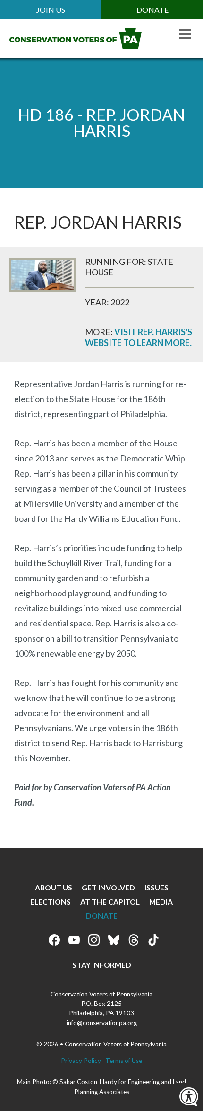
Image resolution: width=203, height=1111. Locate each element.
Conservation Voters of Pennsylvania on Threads (134, 939)
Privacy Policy (81, 1060)
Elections (50, 901)
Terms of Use (123, 1060)
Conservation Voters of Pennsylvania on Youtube (74, 939)
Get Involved (108, 887)
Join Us (50, 9)
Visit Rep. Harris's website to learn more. (138, 337)
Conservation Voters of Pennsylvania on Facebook (54, 939)
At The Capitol (110, 901)
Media (161, 901)
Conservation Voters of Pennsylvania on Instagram (94, 939)
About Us (53, 887)
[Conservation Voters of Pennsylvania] (75, 46)
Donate (152, 9)
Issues (156, 887)
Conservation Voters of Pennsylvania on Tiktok (153, 939)
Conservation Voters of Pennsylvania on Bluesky (114, 939)
